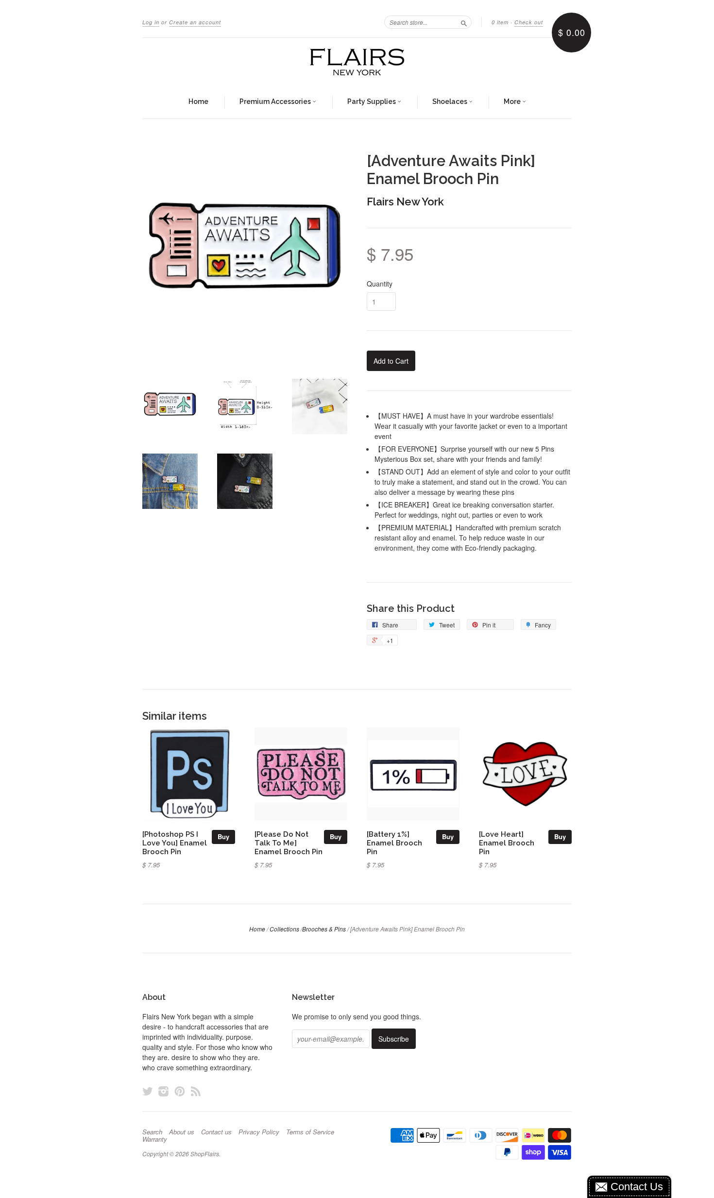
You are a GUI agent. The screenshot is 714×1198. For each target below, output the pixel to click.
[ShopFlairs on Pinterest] (179, 1091)
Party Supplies (372, 101)
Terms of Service (310, 1132)
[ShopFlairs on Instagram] (163, 1091)
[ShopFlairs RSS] (195, 1091)
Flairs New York (405, 201)
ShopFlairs (204, 1153)
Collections (284, 929)
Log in (150, 22)
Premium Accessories (275, 101)
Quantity (379, 284)
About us (181, 1132)
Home (198, 101)
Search (152, 1132)
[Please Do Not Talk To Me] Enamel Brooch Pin (289, 843)
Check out (528, 22)
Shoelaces (450, 101)
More (513, 101)
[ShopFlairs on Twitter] (147, 1091)
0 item (500, 22)
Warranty (154, 1139)
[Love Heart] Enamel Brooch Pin (506, 843)
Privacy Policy (258, 1132)
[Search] (464, 22)
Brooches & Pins (324, 929)
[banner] (357, 62)
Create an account (195, 22)
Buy (223, 836)
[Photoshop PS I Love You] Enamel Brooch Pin (174, 843)
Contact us (216, 1132)
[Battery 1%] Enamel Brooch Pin (394, 843)
